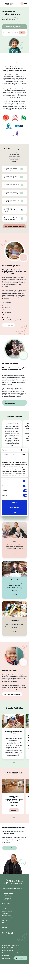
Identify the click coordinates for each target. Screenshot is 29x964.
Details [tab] (14, 454)
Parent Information (7, 918)
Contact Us (5, 925)
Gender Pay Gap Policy (8, 950)
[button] (14, 762)
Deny (14, 512)
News (3, 922)
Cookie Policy (6, 945)
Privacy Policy (15, 945)
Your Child (5, 913)
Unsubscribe (5, 955)
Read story (14, 810)
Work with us (5, 920)
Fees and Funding (7, 915)
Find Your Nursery (7, 911)
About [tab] (23, 454)
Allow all (14, 502)
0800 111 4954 (22, 3)
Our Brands (20, 952)
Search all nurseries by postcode (14, 226)
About (4, 908)
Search (22, 32)
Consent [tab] (5, 454)
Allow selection (14, 507)
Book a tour (22, 958)
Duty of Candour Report (8, 952)
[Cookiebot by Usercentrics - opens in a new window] (20, 450)
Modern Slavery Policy (8, 948)
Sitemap (4, 927)
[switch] (25, 486)
